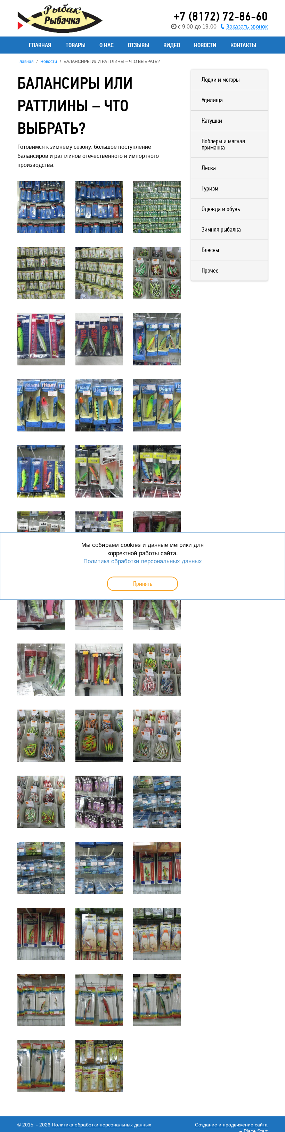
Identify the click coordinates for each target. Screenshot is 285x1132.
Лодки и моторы (220, 79)
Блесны (210, 249)
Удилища (212, 100)
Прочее (210, 270)
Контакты (243, 45)
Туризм (210, 188)
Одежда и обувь (221, 208)
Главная (40, 45)
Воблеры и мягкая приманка (223, 144)
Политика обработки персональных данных (101, 1124)
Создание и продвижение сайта (231, 1124)
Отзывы (138, 45)
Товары (76, 45)
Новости (205, 45)
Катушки (212, 120)
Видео (171, 45)
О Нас (106, 45)
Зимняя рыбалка (221, 229)
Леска (209, 167)
